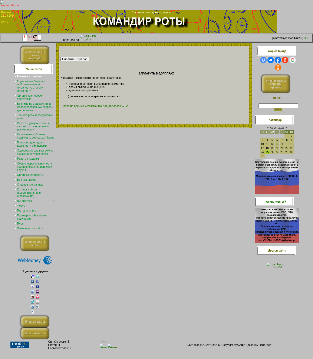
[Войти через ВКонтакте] (270, 60)
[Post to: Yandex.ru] (37, 301)
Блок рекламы (35, 321)
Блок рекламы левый (35, 243)
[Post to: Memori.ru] (37, 296)
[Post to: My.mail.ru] (32, 307)
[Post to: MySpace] (37, 286)
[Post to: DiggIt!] (32, 281)
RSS (307, 38)
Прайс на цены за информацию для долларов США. (95, 105)
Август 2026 (277, 127)
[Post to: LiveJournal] (37, 307)
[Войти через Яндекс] (285, 60)
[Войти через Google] (292, 60)
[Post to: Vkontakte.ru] (32, 312)
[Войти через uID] (263, 60)
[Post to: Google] (32, 286)
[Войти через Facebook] (278, 60)
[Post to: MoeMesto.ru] (32, 301)
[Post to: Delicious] (32, 276)
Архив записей (276, 201)
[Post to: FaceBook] (37, 281)
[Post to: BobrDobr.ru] (32, 296)
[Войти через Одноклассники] (278, 67)
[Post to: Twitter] (37, 276)
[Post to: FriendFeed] (32, 291)
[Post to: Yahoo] (37, 291)
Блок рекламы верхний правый (276, 84)
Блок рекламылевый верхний (35, 55)
